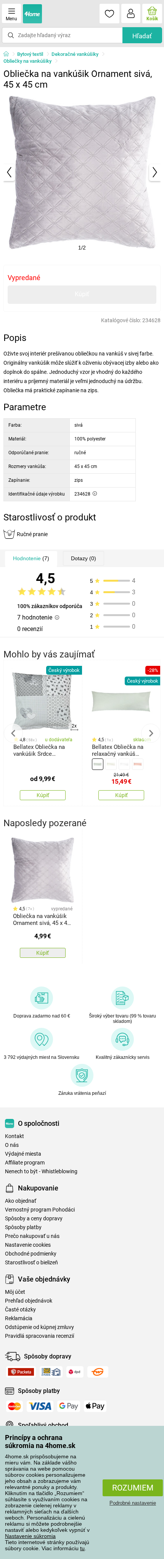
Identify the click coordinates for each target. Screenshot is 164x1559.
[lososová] (137, 764)
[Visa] (40, 1406)
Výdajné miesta (23, 1154)
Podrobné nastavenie (132, 1503)
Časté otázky (20, 1310)
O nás (12, 1145)
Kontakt (14, 1136)
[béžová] (111, 764)
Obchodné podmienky (30, 1254)
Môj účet (15, 1292)
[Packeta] (21, 1372)
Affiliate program (25, 1163)
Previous (13, 733)
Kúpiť (82, 294)
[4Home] (8, 54)
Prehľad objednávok (28, 1301)
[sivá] (97, 764)
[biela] (124, 764)
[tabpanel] (82, 172)
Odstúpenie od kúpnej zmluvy (39, 1327)
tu (82, 1548)
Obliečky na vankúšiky (27, 61)
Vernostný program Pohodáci (40, 1210)
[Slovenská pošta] (51, 1372)
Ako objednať (20, 1201)
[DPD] (75, 1372)
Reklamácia (18, 1318)
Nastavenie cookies (28, 1245)
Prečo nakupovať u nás (32, 1236)
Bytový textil (30, 54)
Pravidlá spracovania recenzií (39, 1336)
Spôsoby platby (23, 1227)
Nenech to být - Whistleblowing (41, 1171)
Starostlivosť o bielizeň (31, 1262)
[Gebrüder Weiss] (97, 1372)
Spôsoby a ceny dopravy (34, 1218)
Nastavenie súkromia (30, 1536)
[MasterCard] (14, 1406)
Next (150, 733)
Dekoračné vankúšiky (74, 54)
